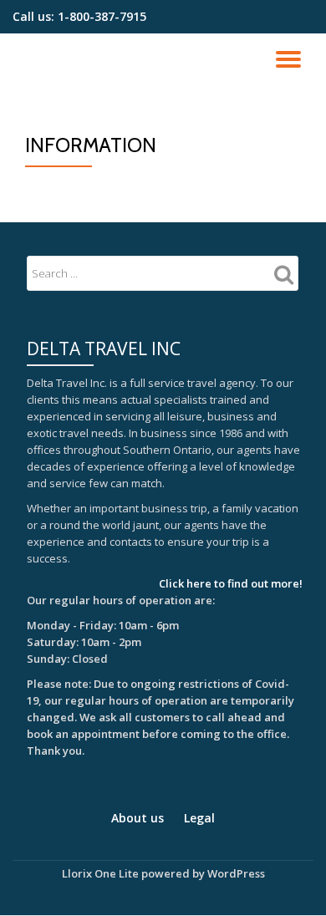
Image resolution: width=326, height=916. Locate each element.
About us (137, 818)
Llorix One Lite (101, 873)
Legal (199, 818)
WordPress (236, 873)
